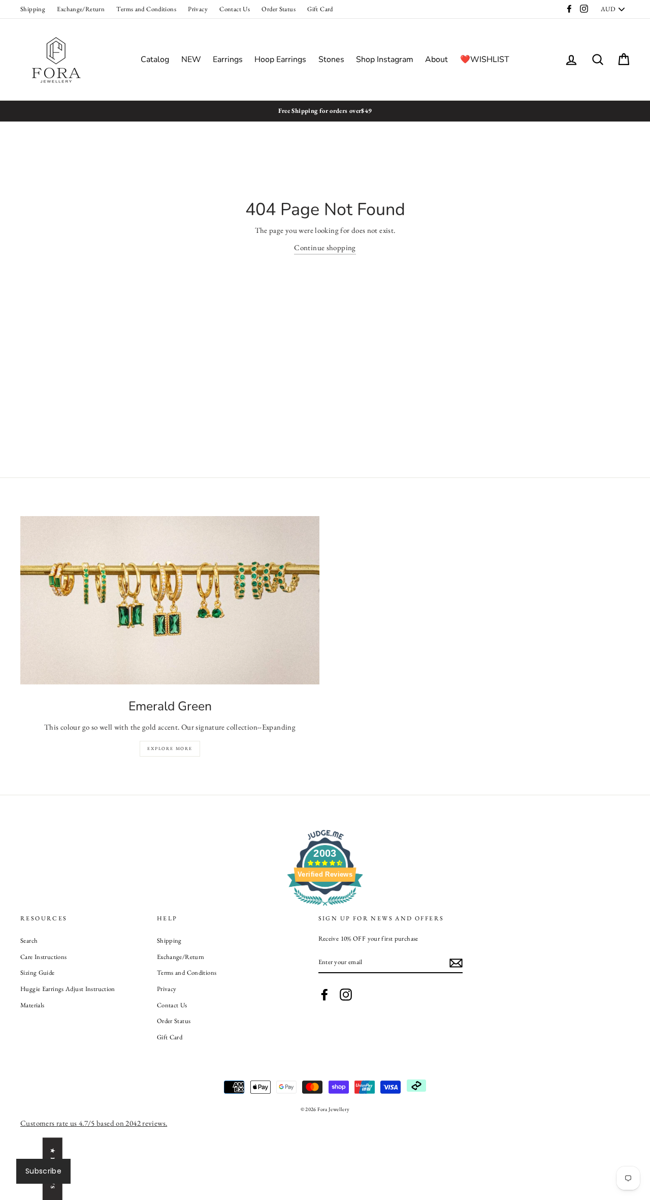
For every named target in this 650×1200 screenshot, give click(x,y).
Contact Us (234, 9)
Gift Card (320, 9)
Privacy (198, 9)
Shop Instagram (384, 59)
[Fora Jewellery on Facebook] (324, 994)
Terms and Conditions (146, 9)
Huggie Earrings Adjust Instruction (67, 988)
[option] (325, 111)
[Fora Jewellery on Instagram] (346, 994)
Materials (32, 1005)
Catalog (155, 59)
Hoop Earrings (280, 59)
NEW (191, 59)
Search (29, 940)
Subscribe (43, 1171)
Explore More (169, 748)
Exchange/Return (81, 9)
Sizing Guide (37, 972)
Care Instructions (43, 956)
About (436, 59)
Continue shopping (324, 247)
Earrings (228, 59)
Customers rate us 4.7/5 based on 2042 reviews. (93, 1123)
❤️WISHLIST (484, 59)
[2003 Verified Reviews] (325, 907)
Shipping (32, 9)
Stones (331, 59)
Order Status (279, 9)
